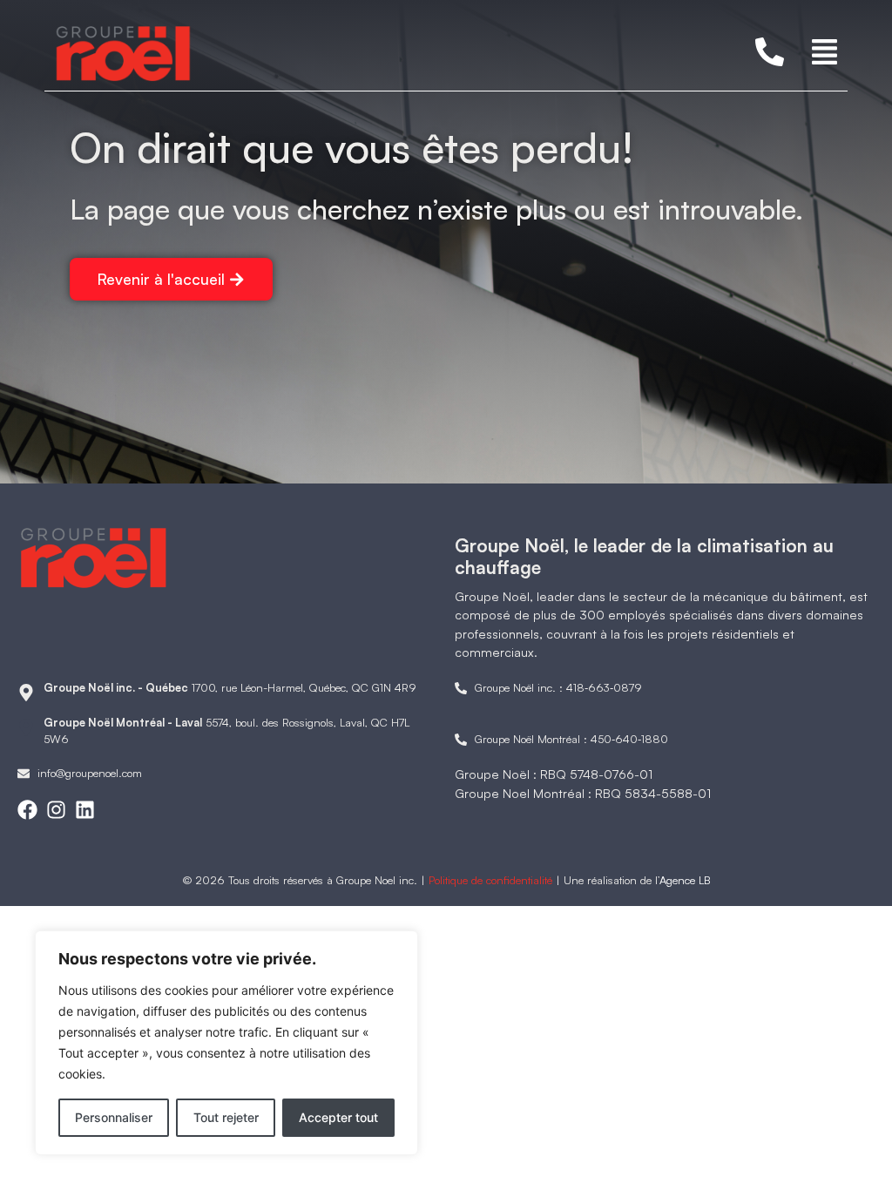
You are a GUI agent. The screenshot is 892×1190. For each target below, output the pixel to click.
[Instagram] (56, 810)
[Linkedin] (85, 810)
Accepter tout (338, 1117)
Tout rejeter (226, 1117)
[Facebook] (27, 810)
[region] (226, 1042)
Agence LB (684, 880)
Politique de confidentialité (490, 880)
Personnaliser (113, 1117)
